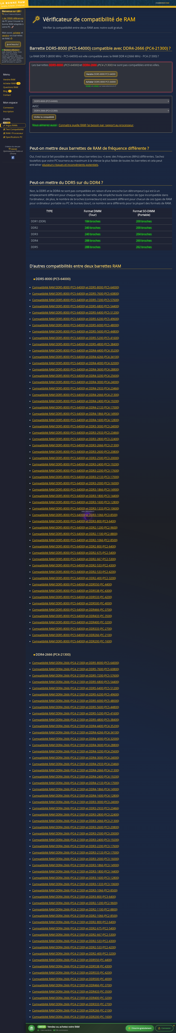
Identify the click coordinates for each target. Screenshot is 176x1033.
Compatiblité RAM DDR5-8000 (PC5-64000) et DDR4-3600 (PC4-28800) (75, 369)
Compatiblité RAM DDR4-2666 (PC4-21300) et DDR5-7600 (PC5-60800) (75, 669)
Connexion (8, 107)
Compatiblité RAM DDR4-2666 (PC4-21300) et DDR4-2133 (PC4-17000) (75, 783)
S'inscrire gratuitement (141, 1028)
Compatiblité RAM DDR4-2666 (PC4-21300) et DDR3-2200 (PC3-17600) (75, 846)
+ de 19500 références (12, 18)
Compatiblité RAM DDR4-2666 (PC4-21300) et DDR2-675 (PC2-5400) (74, 928)
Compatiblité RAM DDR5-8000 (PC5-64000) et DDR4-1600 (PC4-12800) (75, 420)
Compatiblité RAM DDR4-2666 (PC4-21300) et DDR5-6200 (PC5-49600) (75, 694)
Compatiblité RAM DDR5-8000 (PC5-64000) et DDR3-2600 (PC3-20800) (75, 451)
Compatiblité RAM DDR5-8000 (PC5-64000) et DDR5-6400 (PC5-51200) (75, 312)
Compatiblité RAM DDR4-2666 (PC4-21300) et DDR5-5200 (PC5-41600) (75, 713)
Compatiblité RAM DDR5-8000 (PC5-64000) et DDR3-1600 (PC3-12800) (75, 502)
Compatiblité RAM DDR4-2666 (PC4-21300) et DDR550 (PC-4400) (72, 960)
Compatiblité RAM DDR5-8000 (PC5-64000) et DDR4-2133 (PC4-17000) (75, 407)
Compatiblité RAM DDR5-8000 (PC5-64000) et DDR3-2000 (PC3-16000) (75, 483)
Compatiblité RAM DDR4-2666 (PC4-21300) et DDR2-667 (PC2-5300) (74, 934)
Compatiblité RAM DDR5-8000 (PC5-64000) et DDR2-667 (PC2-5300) (74, 559)
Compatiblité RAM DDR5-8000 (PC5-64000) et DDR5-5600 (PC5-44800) (75, 331)
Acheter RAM (11, 83)
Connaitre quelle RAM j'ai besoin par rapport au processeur (96, 125)
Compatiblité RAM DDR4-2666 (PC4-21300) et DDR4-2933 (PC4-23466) (75, 764)
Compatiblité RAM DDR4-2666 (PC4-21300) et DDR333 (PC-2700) (72, 1004)
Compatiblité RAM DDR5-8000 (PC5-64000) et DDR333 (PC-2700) (72, 628)
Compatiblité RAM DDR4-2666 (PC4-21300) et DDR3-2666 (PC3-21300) (75, 821)
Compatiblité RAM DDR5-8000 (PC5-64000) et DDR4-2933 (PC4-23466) (75, 388)
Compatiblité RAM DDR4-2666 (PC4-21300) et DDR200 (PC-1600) (72, 1017)
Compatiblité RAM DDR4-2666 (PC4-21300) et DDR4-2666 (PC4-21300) (75, 770)
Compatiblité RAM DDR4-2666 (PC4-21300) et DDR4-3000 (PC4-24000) (75, 757)
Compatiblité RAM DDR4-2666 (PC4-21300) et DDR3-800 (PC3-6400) (74, 896)
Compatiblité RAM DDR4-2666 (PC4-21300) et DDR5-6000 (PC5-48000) (75, 701)
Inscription (8, 111)
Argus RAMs (12, 125)
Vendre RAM (9, 79)
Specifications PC (14, 137)
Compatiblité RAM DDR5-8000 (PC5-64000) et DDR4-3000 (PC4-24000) (75, 382)
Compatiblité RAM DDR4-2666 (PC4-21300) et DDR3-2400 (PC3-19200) (75, 840)
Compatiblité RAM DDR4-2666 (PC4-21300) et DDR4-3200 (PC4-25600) (75, 751)
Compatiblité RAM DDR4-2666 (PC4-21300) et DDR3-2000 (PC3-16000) (75, 859)
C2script (14, 149)
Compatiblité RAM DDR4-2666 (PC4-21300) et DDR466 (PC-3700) (72, 985)
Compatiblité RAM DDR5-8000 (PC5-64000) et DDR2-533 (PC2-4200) (74, 572)
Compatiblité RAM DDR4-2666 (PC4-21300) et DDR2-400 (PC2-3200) (74, 953)
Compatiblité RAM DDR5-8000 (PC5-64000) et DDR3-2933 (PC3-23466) (75, 432)
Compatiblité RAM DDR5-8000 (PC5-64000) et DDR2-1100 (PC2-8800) (74, 534)
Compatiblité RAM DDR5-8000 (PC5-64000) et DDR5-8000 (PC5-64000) (75, 287)
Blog (7, 91)
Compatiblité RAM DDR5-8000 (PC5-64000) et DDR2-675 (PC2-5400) (74, 553)
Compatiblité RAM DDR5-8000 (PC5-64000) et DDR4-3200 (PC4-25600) (75, 376)
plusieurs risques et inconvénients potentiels (70, 165)
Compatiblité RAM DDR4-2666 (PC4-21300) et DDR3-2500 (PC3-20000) (75, 833)
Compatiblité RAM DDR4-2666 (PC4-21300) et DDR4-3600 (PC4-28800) (75, 745)
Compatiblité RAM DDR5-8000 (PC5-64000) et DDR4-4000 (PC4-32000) (75, 363)
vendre (5, 35)
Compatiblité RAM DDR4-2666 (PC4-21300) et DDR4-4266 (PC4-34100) (75, 732)
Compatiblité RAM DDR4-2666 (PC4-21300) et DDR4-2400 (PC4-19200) (75, 776)
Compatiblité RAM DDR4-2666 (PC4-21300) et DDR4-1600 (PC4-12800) (75, 795)
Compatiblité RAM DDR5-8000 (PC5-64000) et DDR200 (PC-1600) (72, 641)
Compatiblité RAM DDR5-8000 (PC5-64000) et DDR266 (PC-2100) (72, 635)
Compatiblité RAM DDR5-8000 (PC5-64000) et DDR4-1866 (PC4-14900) (75, 414)
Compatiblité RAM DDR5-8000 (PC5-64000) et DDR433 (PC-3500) (72, 616)
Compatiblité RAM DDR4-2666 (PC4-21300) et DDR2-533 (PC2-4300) (74, 941)
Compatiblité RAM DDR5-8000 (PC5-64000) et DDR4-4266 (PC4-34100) (75, 357)
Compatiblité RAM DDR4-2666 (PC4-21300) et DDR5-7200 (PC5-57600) (75, 675)
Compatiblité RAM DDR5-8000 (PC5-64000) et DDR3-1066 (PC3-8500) (74, 515)
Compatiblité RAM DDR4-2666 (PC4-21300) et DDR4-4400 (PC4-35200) (75, 726)
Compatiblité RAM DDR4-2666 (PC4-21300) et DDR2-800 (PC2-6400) (74, 922)
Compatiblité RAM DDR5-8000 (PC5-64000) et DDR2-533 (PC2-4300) (74, 565)
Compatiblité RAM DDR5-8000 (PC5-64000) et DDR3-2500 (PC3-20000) (75, 458)
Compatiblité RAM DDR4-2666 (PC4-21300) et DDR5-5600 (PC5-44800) (75, 707)
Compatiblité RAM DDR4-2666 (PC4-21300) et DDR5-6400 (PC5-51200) (75, 688)
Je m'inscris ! (13, 44)
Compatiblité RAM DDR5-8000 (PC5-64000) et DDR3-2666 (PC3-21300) (75, 445)
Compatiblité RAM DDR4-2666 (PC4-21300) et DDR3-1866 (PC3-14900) (75, 865)
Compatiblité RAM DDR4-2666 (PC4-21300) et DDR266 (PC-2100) (72, 1010)
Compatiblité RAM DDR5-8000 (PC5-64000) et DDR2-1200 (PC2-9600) (74, 527)
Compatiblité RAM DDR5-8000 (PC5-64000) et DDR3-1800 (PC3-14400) (75, 496)
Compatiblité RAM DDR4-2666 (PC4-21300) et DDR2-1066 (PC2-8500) (74, 916)
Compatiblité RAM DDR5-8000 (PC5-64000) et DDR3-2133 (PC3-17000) (75, 477)
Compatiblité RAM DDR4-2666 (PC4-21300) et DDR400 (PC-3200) (72, 998)
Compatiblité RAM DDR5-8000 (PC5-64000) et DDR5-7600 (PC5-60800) (75, 293)
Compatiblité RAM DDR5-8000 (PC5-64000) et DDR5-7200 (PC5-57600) (75, 300)
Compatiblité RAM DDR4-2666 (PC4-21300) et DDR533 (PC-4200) (72, 972)
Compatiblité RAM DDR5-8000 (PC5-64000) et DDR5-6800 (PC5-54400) (75, 306)
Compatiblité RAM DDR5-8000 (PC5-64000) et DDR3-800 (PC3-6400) (74, 521)
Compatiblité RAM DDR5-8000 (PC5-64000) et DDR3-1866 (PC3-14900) (75, 489)
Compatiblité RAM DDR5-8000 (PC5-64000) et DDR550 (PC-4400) (72, 584)
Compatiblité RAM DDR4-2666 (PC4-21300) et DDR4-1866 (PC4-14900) (75, 789)
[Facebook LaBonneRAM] (12, 157)
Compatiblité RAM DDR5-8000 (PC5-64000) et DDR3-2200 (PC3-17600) (75, 470)
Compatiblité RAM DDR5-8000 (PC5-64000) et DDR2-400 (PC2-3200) (74, 578)
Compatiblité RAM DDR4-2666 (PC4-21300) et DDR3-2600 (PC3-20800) (75, 827)
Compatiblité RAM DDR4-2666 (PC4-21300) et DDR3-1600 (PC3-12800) (75, 878)
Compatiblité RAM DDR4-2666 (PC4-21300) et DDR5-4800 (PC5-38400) (75, 719)
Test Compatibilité (14, 129)
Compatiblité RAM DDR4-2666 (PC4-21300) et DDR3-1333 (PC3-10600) (75, 884)
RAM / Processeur (14, 133)
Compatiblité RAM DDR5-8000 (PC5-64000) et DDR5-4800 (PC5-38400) (75, 344)
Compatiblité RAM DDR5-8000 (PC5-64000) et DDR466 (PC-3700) (72, 609)
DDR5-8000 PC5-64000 (100, 74)
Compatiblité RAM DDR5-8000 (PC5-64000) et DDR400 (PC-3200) (72, 622)
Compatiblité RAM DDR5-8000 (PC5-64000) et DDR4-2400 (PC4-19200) (75, 401)
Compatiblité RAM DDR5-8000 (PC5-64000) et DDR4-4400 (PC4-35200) (75, 350)
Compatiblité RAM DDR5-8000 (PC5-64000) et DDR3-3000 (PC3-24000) (75, 426)
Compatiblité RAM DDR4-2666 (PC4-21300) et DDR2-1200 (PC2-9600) (74, 903)
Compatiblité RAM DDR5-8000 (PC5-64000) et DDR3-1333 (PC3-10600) (75, 508)
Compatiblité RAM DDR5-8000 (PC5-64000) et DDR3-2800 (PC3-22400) (75, 439)
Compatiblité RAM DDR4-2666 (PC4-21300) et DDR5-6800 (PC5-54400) (75, 682)
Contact (7, 95)
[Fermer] (174, 1025)
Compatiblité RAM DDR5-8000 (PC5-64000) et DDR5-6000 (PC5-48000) (75, 325)
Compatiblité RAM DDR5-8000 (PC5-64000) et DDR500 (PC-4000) (72, 603)
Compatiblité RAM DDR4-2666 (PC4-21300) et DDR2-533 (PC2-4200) (74, 947)
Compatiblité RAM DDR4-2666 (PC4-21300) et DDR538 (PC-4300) (72, 966)
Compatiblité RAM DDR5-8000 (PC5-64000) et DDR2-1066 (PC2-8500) (74, 540)
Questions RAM (10, 87)
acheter (17, 32)
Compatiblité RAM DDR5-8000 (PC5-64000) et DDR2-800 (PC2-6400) (74, 546)
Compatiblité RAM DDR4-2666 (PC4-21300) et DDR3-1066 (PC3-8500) (74, 890)
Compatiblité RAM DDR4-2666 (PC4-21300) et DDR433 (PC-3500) (72, 991)
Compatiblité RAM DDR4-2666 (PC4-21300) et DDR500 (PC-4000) (72, 979)
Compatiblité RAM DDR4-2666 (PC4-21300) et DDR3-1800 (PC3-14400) (75, 871)
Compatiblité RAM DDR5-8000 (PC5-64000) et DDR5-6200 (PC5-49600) (75, 319)
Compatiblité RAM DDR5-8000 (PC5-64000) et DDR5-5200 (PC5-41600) (75, 338)
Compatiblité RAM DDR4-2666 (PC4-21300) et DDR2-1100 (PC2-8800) (74, 909)
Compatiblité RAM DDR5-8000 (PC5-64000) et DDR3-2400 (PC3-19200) (75, 464)
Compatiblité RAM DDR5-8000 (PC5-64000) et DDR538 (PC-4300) (72, 591)
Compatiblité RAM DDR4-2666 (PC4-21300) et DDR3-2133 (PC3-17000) (75, 852)
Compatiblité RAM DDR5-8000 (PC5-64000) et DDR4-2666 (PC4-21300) (75, 395)
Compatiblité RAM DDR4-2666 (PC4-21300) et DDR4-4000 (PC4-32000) (75, 739)
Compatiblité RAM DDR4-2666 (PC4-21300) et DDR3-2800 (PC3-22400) (75, 814)
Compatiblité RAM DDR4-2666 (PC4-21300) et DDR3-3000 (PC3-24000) (75, 802)
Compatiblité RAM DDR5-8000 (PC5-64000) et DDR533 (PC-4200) (72, 597)
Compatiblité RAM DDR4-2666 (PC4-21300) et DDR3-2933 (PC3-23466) (75, 808)
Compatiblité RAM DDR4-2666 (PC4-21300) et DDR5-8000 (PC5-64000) (75, 663)
